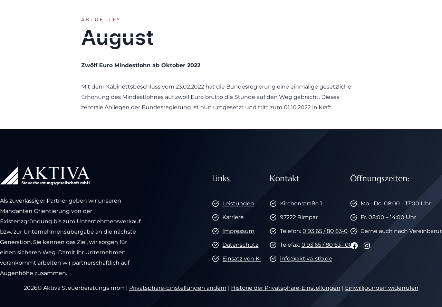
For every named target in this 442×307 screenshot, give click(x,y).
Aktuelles (295, 18)
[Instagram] (430, 18)
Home (128, 18)
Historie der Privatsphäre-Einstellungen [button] (285, 288)
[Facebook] (418, 18)
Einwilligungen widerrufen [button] (382, 288)
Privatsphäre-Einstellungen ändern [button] (178, 288)
